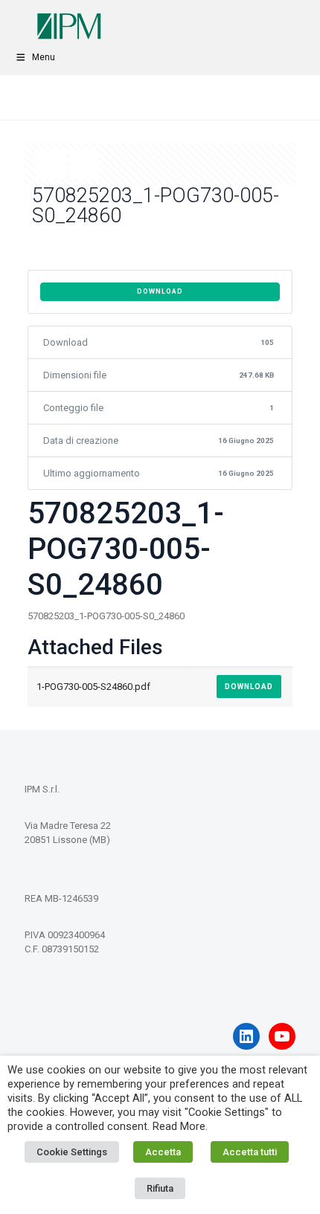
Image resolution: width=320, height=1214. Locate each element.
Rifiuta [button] (160, 1188)
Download (160, 291)
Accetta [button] (163, 1152)
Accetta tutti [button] (250, 1152)
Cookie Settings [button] (71, 1152)
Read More (179, 1126)
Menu (43, 57)
